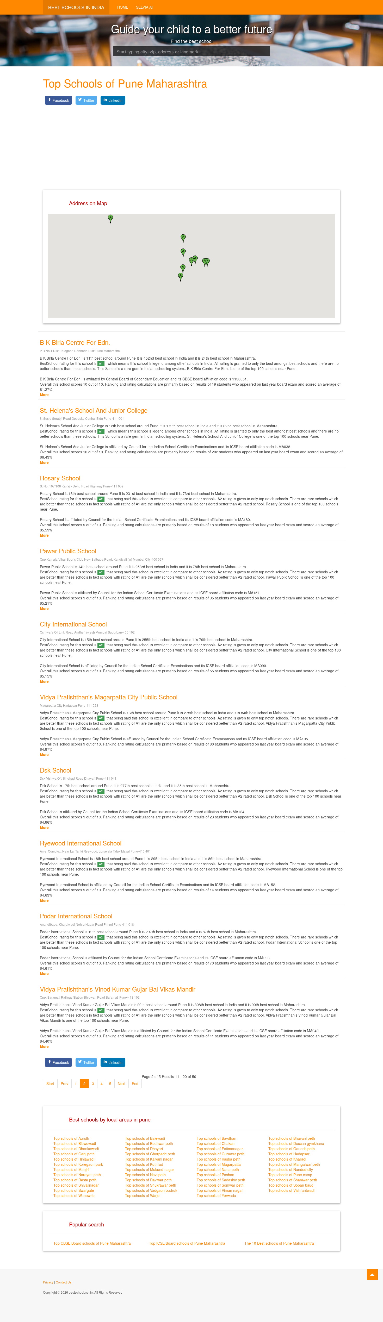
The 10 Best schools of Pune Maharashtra (279, 1243)
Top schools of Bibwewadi (74, 1143)
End (135, 1083)
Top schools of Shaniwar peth (292, 1179)
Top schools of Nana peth (218, 1169)
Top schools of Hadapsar (289, 1153)
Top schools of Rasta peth (74, 1179)
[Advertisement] (191, 142)
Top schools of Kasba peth (218, 1159)
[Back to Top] (372, 1274)
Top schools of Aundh (71, 1138)
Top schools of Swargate (73, 1190)
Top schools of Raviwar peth (148, 1179)
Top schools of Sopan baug (290, 1185)
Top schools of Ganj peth (74, 1153)
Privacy (48, 1282)
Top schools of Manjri (71, 1169)
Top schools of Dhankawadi (76, 1148)
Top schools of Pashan (215, 1174)
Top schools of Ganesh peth (291, 1148)
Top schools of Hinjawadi (73, 1159)
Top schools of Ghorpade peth (150, 1153)
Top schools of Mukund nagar (149, 1169)
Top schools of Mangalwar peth (294, 1164)
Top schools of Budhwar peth (149, 1143)
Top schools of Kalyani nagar (149, 1159)
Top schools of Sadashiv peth (221, 1179)
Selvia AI (144, 7)
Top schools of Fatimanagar (220, 1148)
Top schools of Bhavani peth (291, 1138)
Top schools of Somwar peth (220, 1185)
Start (50, 1083)
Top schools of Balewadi (145, 1138)
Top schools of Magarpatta (219, 1164)
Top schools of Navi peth (145, 1174)
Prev (64, 1083)
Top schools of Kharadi (287, 1159)
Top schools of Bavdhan (216, 1138)
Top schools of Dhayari (144, 1148)
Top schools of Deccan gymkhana (296, 1143)
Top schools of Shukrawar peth (150, 1185)
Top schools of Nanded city (290, 1169)
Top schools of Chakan (215, 1143)
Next (121, 1083)
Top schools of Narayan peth (77, 1174)
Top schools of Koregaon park (78, 1164)
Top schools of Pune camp (290, 1174)
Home (122, 7)
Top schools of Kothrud (144, 1164)
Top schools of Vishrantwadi (291, 1190)
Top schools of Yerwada (216, 1195)
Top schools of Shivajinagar (76, 1185)
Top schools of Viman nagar (220, 1190)
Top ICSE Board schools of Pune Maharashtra (187, 1243)
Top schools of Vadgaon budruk (151, 1190)
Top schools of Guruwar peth (220, 1153)
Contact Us (63, 1282)
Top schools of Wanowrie (74, 1195)
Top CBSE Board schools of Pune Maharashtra (92, 1243)
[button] (191, 261)
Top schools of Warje (142, 1195)
